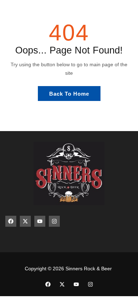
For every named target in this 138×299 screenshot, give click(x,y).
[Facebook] (10, 221)
